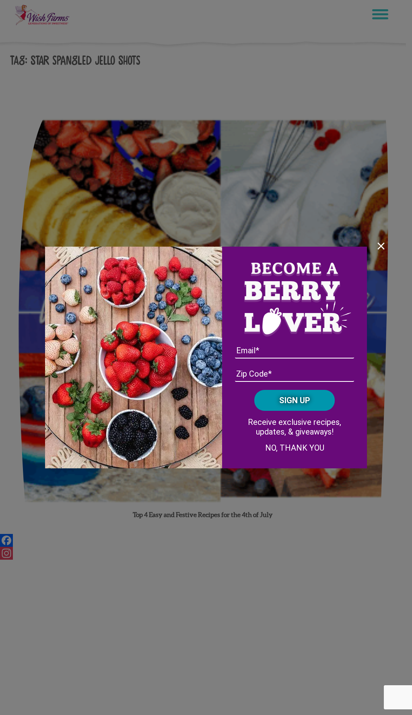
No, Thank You (294, 448)
